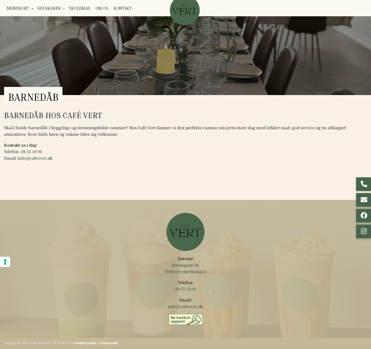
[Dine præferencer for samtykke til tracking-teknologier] (5, 262)
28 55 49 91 (31, 151)
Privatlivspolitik (84, 343)
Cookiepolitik (108, 343)
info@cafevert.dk (35, 158)
